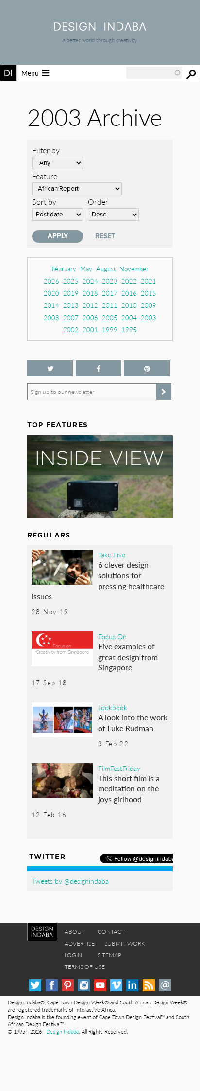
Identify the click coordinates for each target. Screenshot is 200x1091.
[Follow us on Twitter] (50, 368)
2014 (51, 305)
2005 (109, 317)
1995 (129, 329)
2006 (90, 317)
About (75, 932)
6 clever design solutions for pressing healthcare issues (98, 580)
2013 (71, 305)
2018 (90, 293)
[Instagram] (84, 985)
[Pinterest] (68, 985)
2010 (129, 305)
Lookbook (112, 707)
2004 (129, 317)
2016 (129, 293)
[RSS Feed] (149, 985)
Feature (44, 175)
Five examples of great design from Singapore (128, 657)
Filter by (46, 150)
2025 (71, 281)
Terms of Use (85, 967)
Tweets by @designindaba (70, 881)
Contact (111, 932)
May (86, 268)
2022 (129, 281)
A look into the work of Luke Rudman (132, 722)
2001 (90, 329)
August (106, 268)
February (64, 268)
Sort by (44, 201)
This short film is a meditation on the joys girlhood (129, 788)
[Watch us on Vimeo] (116, 985)
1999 (109, 329)
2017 (109, 293)
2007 (71, 317)
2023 (109, 281)
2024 (90, 281)
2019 (71, 293)
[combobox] (154, 73)
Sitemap (109, 955)
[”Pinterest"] (147, 368)
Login (73, 955)
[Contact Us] (165, 985)
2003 (148, 317)
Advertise (80, 943)
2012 (90, 305)
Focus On (112, 636)
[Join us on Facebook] (98, 368)
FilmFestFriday (119, 768)
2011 (109, 305)
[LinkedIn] (132, 985)
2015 (148, 293)
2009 (148, 305)
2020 (51, 293)
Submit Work (124, 943)
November (134, 268)
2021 (148, 281)
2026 (51, 281)
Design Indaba (62, 1031)
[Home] (100, 27)
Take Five (111, 554)
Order (98, 201)
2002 (71, 329)
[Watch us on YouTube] (100, 985)
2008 (51, 317)
